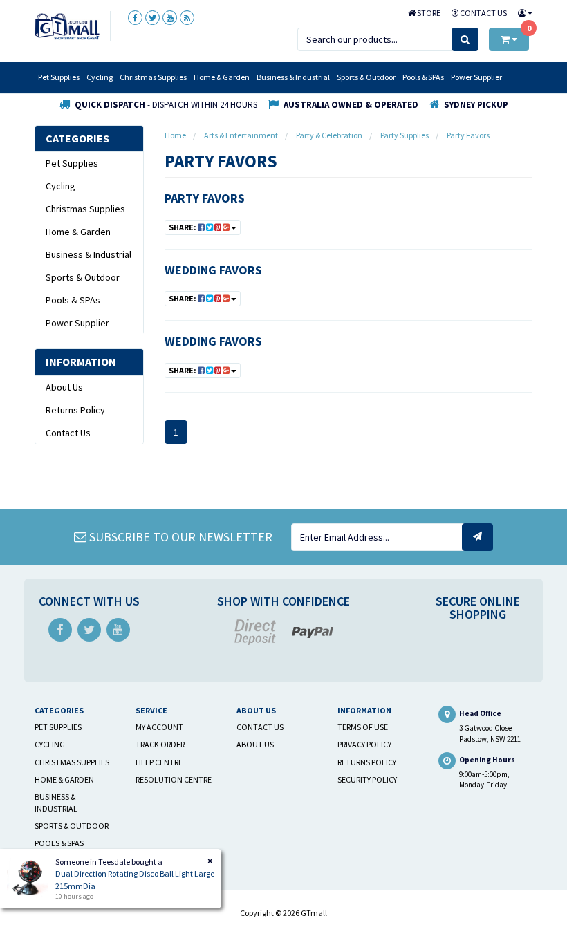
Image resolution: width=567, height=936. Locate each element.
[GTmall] (67, 25)
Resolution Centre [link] (174, 779)
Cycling (99, 77)
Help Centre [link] (159, 762)
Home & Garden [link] (78, 231)
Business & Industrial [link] (88, 254)
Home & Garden (222, 77)
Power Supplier (476, 77)
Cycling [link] (60, 186)
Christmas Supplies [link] (85, 209)
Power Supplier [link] (77, 323)
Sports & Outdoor (366, 77)
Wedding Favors (213, 270)
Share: (183, 227)
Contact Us (482, 13)
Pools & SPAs (423, 77)
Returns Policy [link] (75, 410)
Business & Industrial (293, 77)
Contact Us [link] (68, 433)
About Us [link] (64, 387)
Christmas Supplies (153, 77)
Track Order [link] (160, 744)
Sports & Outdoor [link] (83, 277)
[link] (135, 17)
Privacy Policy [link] (364, 744)
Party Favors (205, 198)
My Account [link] (159, 727)
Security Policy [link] (367, 779)
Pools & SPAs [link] (73, 300)
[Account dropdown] (522, 13)
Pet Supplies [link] (72, 163)
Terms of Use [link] (362, 727)
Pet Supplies (59, 77)
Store (428, 13)
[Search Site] (465, 39)
